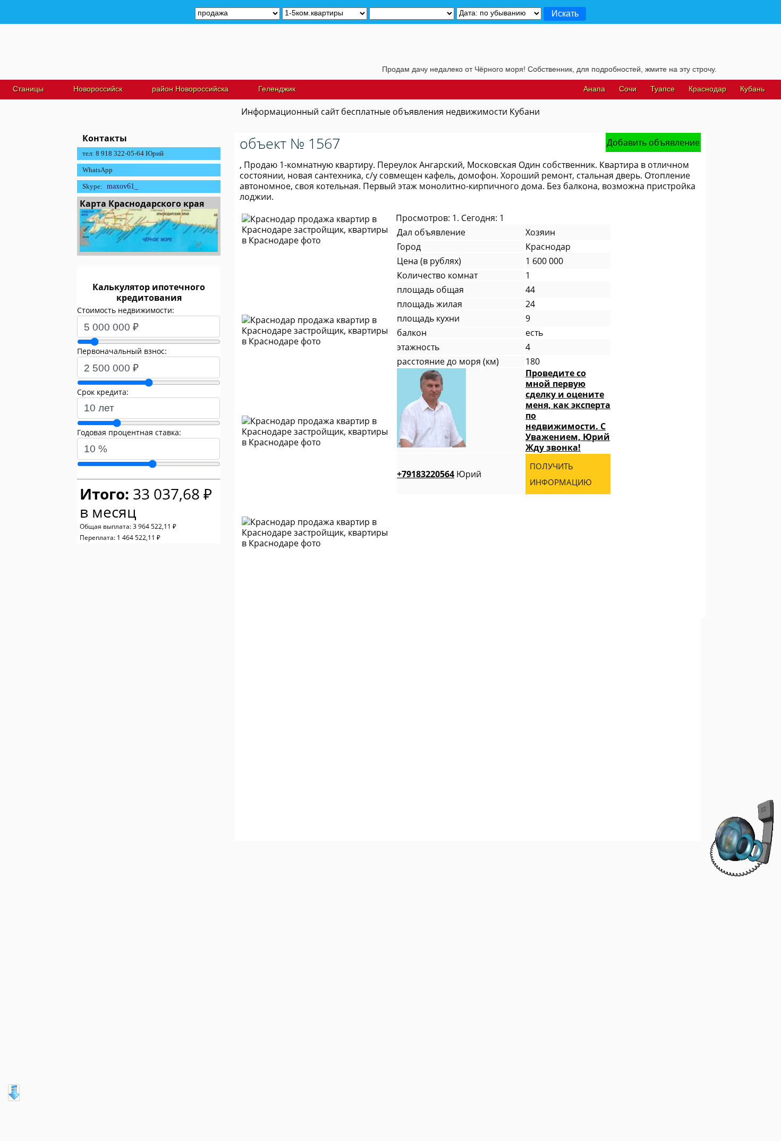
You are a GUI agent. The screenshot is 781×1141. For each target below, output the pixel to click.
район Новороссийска (190, 88)
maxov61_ (122, 186)
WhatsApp (97, 170)
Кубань (752, 88)
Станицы (28, 88)
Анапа (594, 88)
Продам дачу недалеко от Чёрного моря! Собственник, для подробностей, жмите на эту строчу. (530, 69)
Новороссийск (97, 88)
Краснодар (707, 88)
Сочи (627, 88)
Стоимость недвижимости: (125, 310)
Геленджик (276, 88)
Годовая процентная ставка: (129, 432)
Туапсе (662, 88)
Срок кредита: (103, 392)
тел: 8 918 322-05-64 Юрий (123, 153)
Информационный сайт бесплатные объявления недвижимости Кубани (390, 111)
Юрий (439, 474)
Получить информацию (561, 474)
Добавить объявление (653, 142)
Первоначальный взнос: (122, 351)
